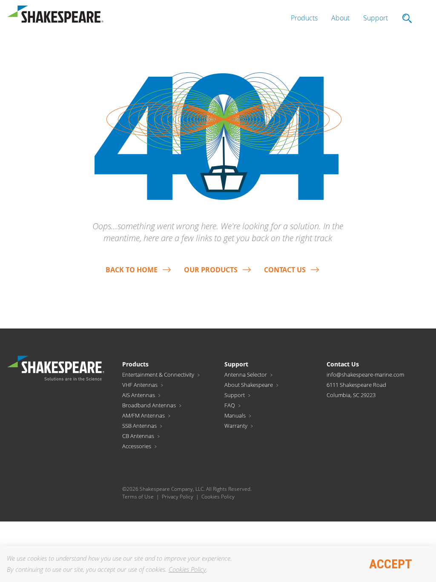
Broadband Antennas (149, 405)
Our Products (211, 269)
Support (375, 18)
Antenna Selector (245, 374)
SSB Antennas (139, 425)
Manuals (235, 415)
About (340, 18)
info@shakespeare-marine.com (365, 374)
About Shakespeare (248, 385)
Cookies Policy (187, 569)
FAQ (229, 405)
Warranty (235, 425)
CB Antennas (138, 436)
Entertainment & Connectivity (158, 374)
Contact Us (285, 269)
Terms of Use (138, 496)
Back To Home (132, 269)
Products (304, 18)
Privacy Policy (177, 496)
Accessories (136, 446)
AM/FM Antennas (143, 415)
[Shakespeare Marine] (55, 16)
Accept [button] (390, 563)
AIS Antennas (138, 395)
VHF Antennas (140, 385)
